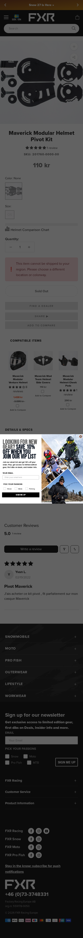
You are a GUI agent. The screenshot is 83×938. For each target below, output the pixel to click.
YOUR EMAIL (8, 473)
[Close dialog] (80, 436)
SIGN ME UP (21, 494)
